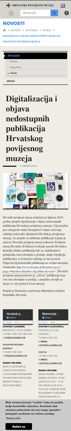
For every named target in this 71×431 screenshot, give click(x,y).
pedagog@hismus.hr (16, 356)
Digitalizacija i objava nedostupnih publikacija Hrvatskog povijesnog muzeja (32, 39)
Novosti (16, 30)
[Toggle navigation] (11, 13)
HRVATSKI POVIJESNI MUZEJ (33, 5)
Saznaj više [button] (13, 418)
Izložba (14, 61)
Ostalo (47, 30)
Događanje (16, 67)
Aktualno (32, 30)
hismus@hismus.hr (15, 338)
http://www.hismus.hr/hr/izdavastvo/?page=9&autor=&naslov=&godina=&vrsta (32, 269)
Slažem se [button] (18, 426)
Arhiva (11, 81)
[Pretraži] (54, 13)
